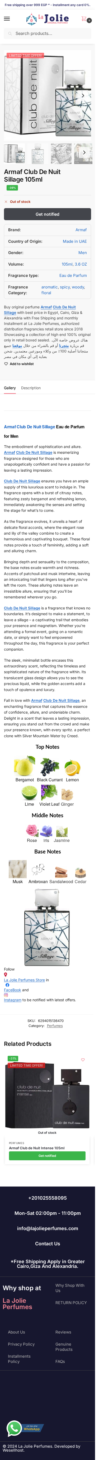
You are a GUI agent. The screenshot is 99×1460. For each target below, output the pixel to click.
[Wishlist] (83, 1060)
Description (31, 388)
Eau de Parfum (73, 275)
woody (78, 286)
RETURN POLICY (71, 1302)
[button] (85, 19)
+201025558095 (47, 1198)
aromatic (49, 286)
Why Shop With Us (69, 1288)
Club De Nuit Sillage (36, 427)
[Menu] (12, 19)
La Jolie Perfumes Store (24, 980)
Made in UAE (75, 241)
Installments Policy (19, 1359)
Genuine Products (64, 1347)
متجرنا (64, 345)
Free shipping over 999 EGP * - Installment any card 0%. (48, 5)
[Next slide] (82, 95)
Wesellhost (13, 1450)
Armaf (81, 229)
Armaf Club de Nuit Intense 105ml (36, 1148)
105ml (67, 264)
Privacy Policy (21, 1344)
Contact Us (47, 1243)
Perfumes (55, 1026)
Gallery (10, 388)
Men (82, 252)
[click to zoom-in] (49, 95)
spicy (65, 286)
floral (46, 292)
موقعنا (17, 345)
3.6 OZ (81, 264)
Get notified (47, 214)
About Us (16, 1332)
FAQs (60, 1361)
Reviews (63, 1332)
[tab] (9, 387)
